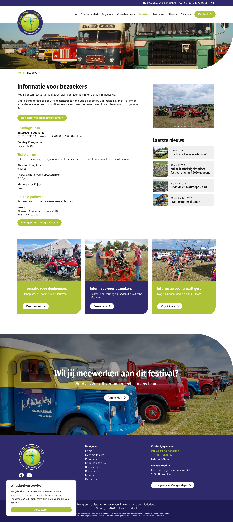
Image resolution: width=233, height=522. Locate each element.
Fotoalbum (186, 14)
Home (74, 14)
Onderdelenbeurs (126, 14)
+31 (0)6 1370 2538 (163, 454)
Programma (107, 14)
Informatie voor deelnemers (45, 288)
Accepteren (41, 509)
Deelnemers (159, 14)
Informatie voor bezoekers (111, 288)
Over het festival (89, 14)
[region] (41, 498)
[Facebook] (21, 475)
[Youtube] (29, 475)
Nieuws (173, 14)
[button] (175, 126)
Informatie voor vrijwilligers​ (179, 288)
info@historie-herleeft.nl (165, 450)
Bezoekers (144, 14)
